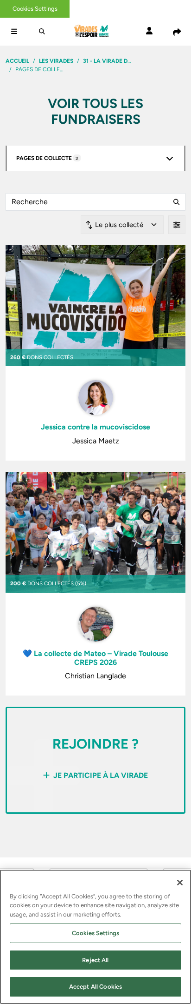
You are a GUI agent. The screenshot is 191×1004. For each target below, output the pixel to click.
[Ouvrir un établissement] (169, 159)
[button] (14, 32)
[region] (95, 937)
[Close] (180, 882)
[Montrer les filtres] (176, 224)
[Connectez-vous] (149, 31)
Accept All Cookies (95, 986)
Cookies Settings (35, 8)
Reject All (95, 960)
